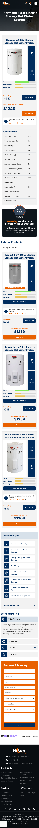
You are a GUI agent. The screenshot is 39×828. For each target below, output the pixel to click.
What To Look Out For (16, 123)
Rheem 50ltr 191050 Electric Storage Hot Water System (19, 256)
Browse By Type (11, 535)
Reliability (12, 648)
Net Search (24, 823)
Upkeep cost (13, 641)
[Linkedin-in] (14, 809)
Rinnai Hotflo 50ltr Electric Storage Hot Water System (19, 348)
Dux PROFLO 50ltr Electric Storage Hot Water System (19, 436)
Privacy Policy (19, 814)
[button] (35, 3)
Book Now (29, 113)
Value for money (15, 619)
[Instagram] (10, 809)
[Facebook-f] (5, 809)
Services (5, 788)
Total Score (13, 654)
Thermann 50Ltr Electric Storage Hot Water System (19, 41)
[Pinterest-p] (19, 809)
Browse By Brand (12, 605)
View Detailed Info (19, 302)
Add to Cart (29, 97)
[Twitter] (24, 809)
